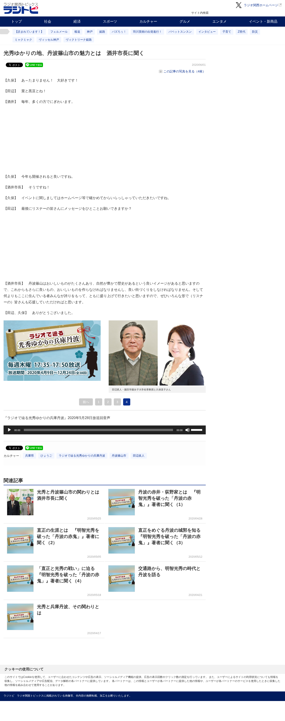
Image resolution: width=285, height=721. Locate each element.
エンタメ (219, 21)
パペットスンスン (180, 31)
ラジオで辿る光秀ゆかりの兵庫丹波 (82, 455)
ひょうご (46, 455)
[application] (105, 429)
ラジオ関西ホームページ (261, 5)
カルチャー (148, 21)
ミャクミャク (23, 39)
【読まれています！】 (29, 31)
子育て (226, 31)
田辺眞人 (139, 455)
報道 (77, 31)
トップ (16, 21)
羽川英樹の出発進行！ (147, 31)
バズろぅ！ (119, 31)
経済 (77, 21)
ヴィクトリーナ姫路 (79, 39)
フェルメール (59, 31)
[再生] (9, 430)
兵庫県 (29, 455)
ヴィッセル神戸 (49, 39)
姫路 (102, 31)
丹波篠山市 (119, 455)
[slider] (197, 429)
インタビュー (207, 31)
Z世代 (241, 31)
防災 (255, 31)
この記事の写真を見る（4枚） (184, 71)
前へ (86, 402)
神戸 (90, 31)
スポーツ (110, 21)
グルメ (184, 21)
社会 (47, 21)
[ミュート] (187, 430)
